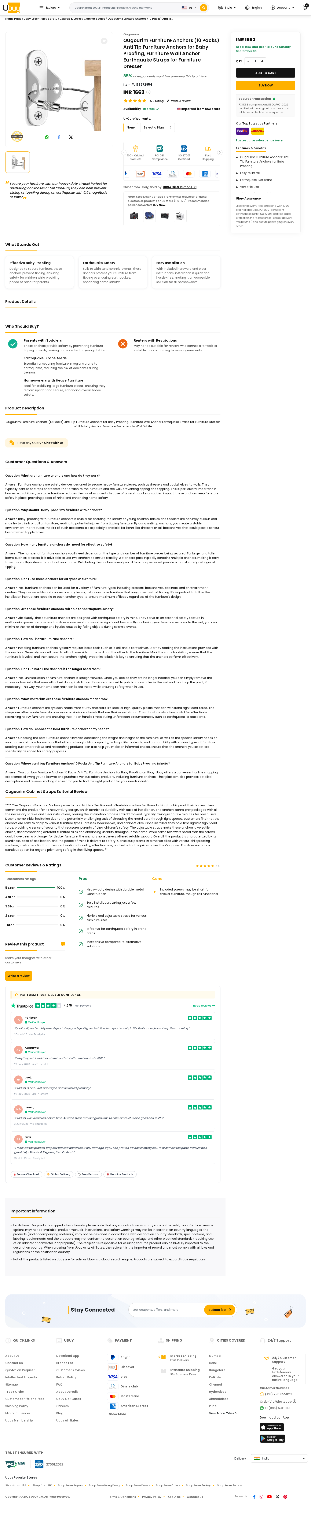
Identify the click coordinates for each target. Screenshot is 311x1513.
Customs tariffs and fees (24, 1399)
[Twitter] (278, 1497)
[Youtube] (270, 1497)
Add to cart (265, 73)
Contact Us (14, 1363)
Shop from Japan (70, 1485)
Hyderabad (218, 1392)
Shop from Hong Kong (104, 1485)
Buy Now (159, 205)
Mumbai (215, 1356)
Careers (62, 1406)
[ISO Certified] (47, 1464)
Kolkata (215, 1377)
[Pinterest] (285, 1497)
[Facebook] (254, 1497)
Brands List (64, 1363)
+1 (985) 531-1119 (277, 1408)
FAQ (59, 1384)
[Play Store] (272, 1440)
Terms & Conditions (122, 1497)
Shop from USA (15, 1485)
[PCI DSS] (15, 1464)
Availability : (132, 109)
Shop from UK (42, 1485)
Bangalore (217, 1370)
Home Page (13, 19)
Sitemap (11, 1384)
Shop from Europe (229, 1485)
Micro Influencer (17, 1413)
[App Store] (272, 1428)
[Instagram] (262, 1497)
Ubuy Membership (19, 1420)
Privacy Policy (151, 1497)
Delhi (212, 1363)
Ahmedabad (218, 1399)
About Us (12, 1356)
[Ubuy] (11, 7)
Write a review (19, 976)
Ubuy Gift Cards (68, 1399)
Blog (59, 1413)
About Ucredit (67, 1392)
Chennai (215, 1384)
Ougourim (131, 34)
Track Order (14, 1392)
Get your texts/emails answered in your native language (285, 1374)
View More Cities (222, 1413)
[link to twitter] (71, 137)
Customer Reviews (70, 1370)
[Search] (203, 7)
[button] (227, 7)
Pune (212, 1406)
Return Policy (66, 1377)
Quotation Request (20, 1370)
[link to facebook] (59, 137)
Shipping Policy (16, 1406)
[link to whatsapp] (47, 137)
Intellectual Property (21, 1377)
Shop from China (168, 1485)
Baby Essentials (34, 19)
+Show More (116, 1414)
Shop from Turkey (198, 1485)
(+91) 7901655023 (278, 1394)
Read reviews (202, 1006)
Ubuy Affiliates (67, 1420)
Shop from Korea (138, 1485)
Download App (67, 1356)
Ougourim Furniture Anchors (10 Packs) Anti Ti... (140, 19)
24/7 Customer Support (284, 1360)
